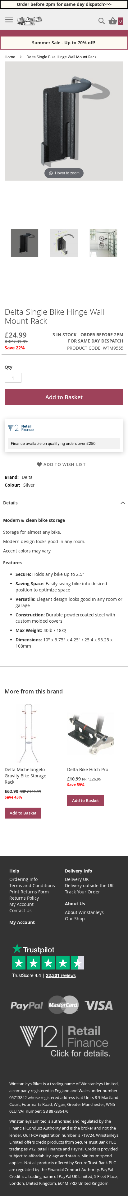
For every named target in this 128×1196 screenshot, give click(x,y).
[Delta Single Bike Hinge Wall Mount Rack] (24, 243)
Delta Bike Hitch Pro (87, 769)
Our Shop (75, 918)
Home (10, 56)
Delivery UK (77, 879)
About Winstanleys (84, 912)
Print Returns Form (29, 892)
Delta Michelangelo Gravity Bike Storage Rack (25, 775)
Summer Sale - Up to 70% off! (64, 43)
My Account (21, 904)
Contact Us (20, 910)
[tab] (64, 502)
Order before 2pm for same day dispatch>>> (64, 4)
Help (14, 871)
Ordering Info (23, 879)
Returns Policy (24, 898)
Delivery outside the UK (89, 885)
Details (10, 503)
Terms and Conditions (32, 885)
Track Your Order (82, 892)
